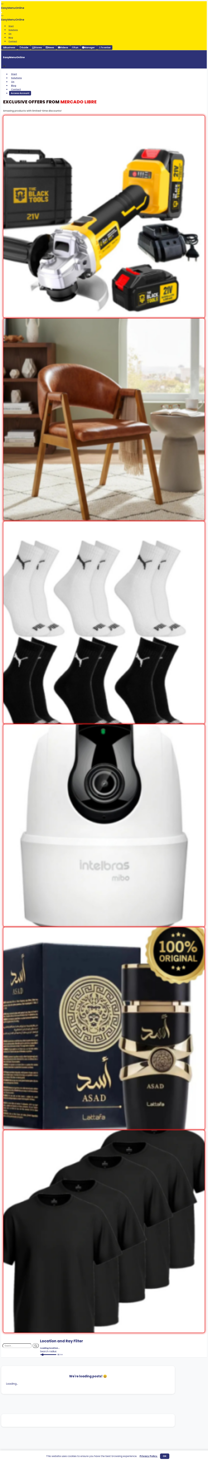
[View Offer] (104, 316)
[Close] (4, 66)
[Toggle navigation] (1, 12)
